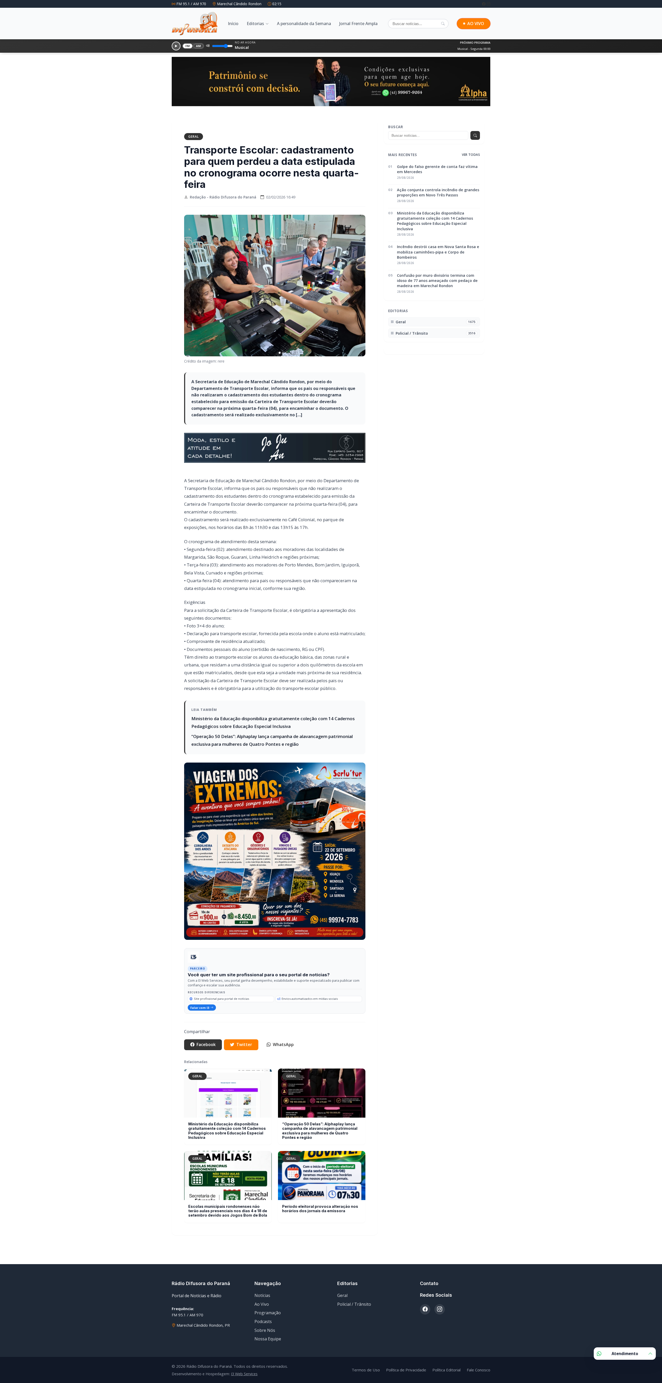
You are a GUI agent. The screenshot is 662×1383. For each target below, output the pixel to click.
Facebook (206, 1044)
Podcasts (263, 1321)
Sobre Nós (264, 1330)
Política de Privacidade (406, 1369)
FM (187, 46)
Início (233, 23)
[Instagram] (488, 3)
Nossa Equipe (267, 1339)
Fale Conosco (478, 1369)
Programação (267, 1313)
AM (198, 46)
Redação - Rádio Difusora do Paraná (223, 197)
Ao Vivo (261, 1304)
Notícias (262, 1295)
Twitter (244, 1044)
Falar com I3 (199, 1008)
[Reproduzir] (176, 46)
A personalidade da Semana (304, 23)
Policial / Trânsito (354, 1304)
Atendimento (625, 1353)
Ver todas (471, 154)
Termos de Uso (366, 1369)
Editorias (255, 23)
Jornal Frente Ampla (358, 23)
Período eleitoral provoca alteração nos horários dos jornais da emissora (320, 1208)
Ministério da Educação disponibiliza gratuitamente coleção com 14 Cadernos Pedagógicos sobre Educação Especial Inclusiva (227, 1131)
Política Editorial (446, 1369)
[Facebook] (484, 3)
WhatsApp (283, 1044)
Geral (193, 136)
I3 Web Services (244, 1373)
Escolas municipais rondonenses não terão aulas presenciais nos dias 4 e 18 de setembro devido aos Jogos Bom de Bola (227, 1211)
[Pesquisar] (443, 23)
